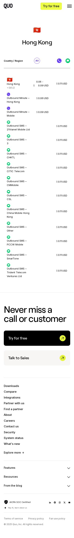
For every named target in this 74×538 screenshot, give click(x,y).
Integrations (12, 397)
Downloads (11, 386)
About (8, 415)
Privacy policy (36, 518)
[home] (8, 6)
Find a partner (13, 409)
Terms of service (13, 518)
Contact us (11, 426)
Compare (10, 391)
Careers (9, 420)
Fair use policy (57, 518)
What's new (12, 444)
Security (9, 432)
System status (13, 438)
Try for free (51, 6)
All (37, 60)
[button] (69, 6)
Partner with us (14, 403)
